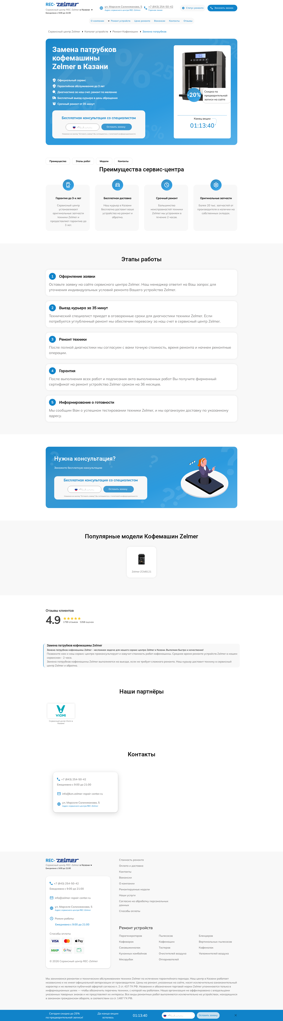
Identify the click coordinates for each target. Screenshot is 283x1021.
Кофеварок (126, 941)
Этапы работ (83, 161)
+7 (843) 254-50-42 (160, 6)
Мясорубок (126, 959)
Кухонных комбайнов (133, 953)
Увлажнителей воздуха (214, 953)
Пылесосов (166, 935)
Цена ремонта (142, 20)
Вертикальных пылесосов (215, 941)
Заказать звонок (223, 7)
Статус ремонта (195, 7)
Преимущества (57, 161)
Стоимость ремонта (131, 859)
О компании (97, 20)
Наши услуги (127, 895)
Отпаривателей (169, 959)
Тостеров (164, 947)
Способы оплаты (129, 911)
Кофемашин (167, 941)
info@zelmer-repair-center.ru (73, 897)
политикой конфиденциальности (122, 134)
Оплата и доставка (131, 865)
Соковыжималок (129, 947)
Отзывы (188, 20)
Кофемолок (206, 947)
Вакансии (159, 20)
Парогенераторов (130, 935)
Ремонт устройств (120, 20)
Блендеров (206, 935)
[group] (61, 714)
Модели (104, 161)
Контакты (174, 20)
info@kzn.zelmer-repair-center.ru (82, 793)
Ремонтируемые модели (134, 889)
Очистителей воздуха (172, 953)
